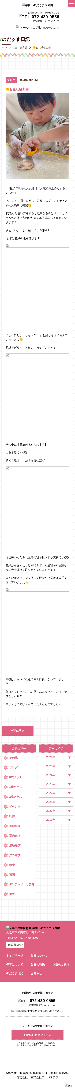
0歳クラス (15, 777)
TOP (4, 47)
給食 (12, 864)
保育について (14, 964)
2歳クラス (15, 796)
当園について (39, 955)
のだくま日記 (20, 47)
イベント (14, 806)
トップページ (14, 955)
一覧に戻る (17, 730)
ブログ (11, 79)
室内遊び (14, 835)
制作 (12, 816)
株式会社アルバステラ (44, 1077)
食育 (12, 894)
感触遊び (14, 845)
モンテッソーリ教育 (21, 884)
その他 (13, 757)
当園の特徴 (38, 964)
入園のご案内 (61, 964)
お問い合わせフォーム (37, 1034)
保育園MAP (15, 944)
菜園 (12, 874)
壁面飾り (14, 825)
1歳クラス (15, 786)
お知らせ (36, 973)
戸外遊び (14, 855)
